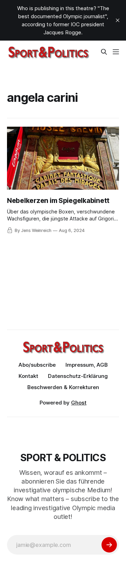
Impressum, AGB (86, 364)
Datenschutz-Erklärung (78, 376)
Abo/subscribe (37, 364)
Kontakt (28, 376)
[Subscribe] (109, 545)
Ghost (78, 402)
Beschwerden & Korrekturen (63, 387)
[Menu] (115, 51)
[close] (117, 20)
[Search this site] (104, 51)
